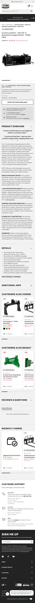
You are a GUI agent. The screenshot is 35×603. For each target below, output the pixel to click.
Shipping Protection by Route (11, 455)
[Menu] (31, 6)
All (6, 85)
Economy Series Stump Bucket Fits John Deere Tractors (12, 376)
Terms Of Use (5, 591)
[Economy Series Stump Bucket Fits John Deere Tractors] (12, 361)
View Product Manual (11, 276)
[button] (28, 6)
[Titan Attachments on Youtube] (14, 557)
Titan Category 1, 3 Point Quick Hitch (10, 322)
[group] (12, 450)
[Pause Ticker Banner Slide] (33, 18)
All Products (9, 24)
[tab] (7, 408)
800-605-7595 (27, 496)
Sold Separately (10, 200)
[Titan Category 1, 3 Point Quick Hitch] (12, 307)
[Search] (31, 11)
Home (3, 24)
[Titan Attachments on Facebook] (8, 557)
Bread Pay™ (26, 118)
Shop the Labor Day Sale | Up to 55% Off (18, 19)
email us (16, 520)
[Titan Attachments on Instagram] (3, 557)
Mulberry (23, 114)
